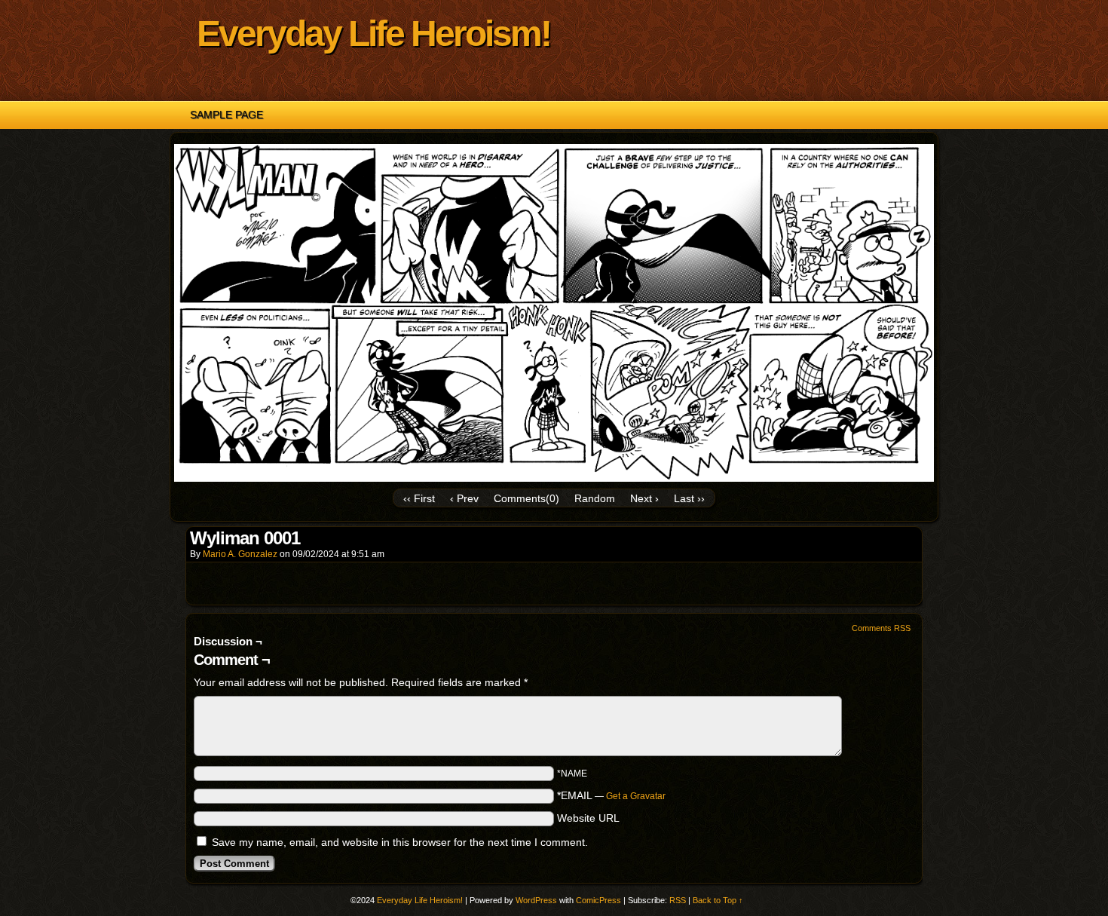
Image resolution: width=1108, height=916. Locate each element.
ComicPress (598, 900)
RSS (677, 900)
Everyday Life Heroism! (373, 34)
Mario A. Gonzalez (240, 554)
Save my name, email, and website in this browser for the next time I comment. (400, 842)
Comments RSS (881, 628)
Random (594, 498)
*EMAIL (611, 795)
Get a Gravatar (636, 796)
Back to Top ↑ (718, 900)
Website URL (588, 818)
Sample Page (226, 115)
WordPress (536, 900)
